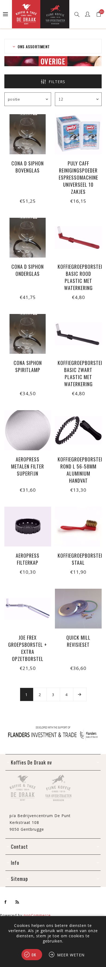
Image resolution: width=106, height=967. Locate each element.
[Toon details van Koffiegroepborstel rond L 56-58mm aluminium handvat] (78, 430)
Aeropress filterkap (27, 559)
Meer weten (71, 954)
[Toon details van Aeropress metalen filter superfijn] (27, 430)
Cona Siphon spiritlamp (28, 366)
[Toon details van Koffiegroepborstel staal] (78, 526)
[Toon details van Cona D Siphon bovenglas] (27, 134)
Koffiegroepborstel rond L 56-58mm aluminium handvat (78, 470)
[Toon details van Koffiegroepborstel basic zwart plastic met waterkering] (78, 334)
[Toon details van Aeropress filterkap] (27, 526)
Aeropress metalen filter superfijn (27, 466)
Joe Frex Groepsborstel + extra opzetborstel (27, 648)
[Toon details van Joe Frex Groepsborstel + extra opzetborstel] (27, 608)
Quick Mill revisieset (78, 641)
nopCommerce (37, 915)
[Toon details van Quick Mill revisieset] (78, 608)
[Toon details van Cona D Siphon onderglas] (27, 238)
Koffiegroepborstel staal (78, 559)
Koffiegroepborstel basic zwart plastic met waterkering (78, 373)
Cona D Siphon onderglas (27, 270)
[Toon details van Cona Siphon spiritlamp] (27, 334)
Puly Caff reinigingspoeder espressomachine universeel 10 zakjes (78, 177)
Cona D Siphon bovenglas (27, 167)
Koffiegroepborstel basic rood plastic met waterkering (78, 277)
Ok (34, 954)
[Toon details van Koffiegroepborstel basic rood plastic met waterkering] (78, 238)
